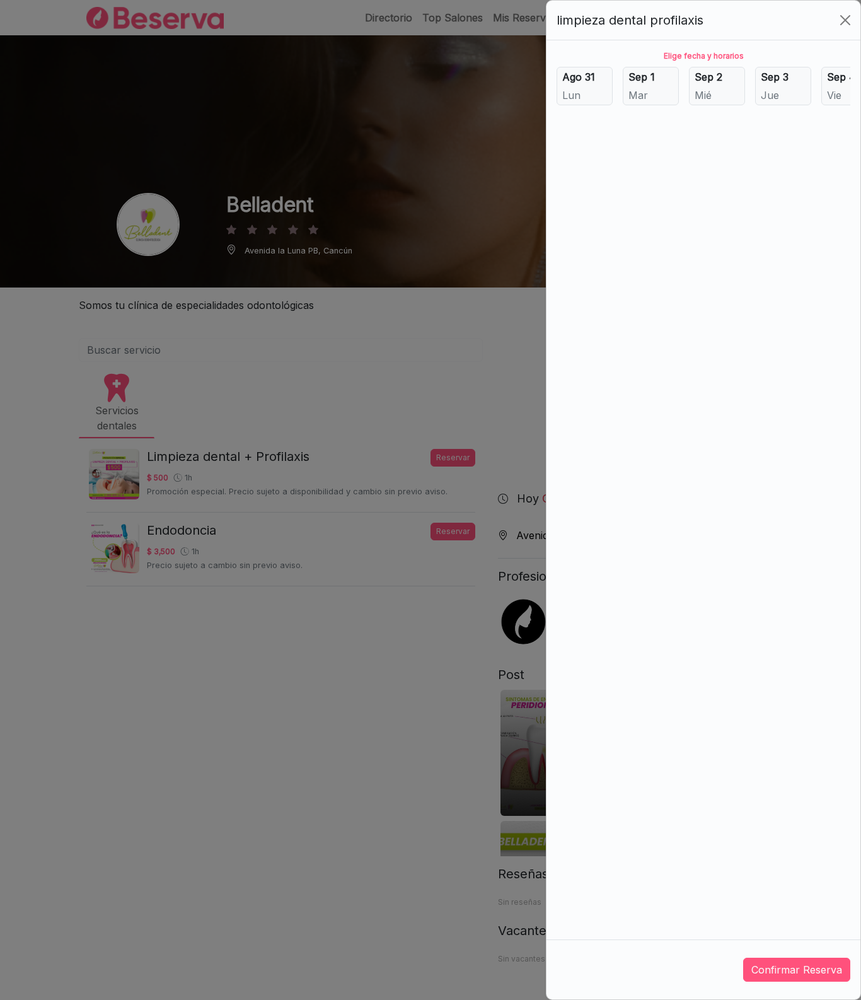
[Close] (845, 20)
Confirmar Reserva (796, 969)
